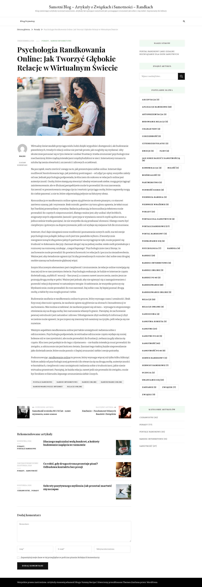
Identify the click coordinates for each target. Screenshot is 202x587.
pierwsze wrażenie (155, 204)
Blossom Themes (122, 582)
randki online (89, 382)
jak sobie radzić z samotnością (161, 159)
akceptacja (150, 100)
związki (148, 394)
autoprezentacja (154, 114)
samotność (151, 343)
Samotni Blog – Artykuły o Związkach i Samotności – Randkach (101, 6)
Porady (45, 41)
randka (173, 248)
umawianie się (153, 380)
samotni (149, 329)
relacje (148, 299)
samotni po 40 (152, 336)
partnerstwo (152, 182)
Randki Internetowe (61, 41)
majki (22, 156)
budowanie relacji (155, 122)
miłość (173, 168)
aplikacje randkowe (157, 107)
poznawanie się (153, 241)
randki (148, 256)
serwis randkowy (154, 358)
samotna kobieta (154, 321)
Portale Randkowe (26, 449)
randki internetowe (67, 382)
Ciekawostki (23, 491)
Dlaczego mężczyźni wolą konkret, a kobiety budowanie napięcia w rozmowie (71, 443)
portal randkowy (154, 234)
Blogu (78, 582)
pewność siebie (153, 190)
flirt (164, 151)
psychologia (151, 248)
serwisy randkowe (155, 365)
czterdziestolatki (155, 143)
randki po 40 (151, 278)
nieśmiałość (151, 175)
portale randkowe (42, 382)
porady (148, 212)
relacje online (74, 387)
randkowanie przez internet (48, 387)
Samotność (32, 471)
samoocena (150, 314)
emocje (148, 151)
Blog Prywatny (27, 21)
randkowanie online (59, 357)
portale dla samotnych (158, 219)
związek (169, 387)
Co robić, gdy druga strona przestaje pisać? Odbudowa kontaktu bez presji (70, 465)
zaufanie (149, 387)
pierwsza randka (154, 197)
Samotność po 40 (153, 351)
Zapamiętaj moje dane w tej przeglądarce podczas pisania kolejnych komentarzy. (60, 557)
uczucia (148, 373)
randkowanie (152, 285)
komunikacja (151, 168)
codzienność (151, 136)
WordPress (152, 582)
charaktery (151, 129)
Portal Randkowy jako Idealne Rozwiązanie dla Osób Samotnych (159, 52)
